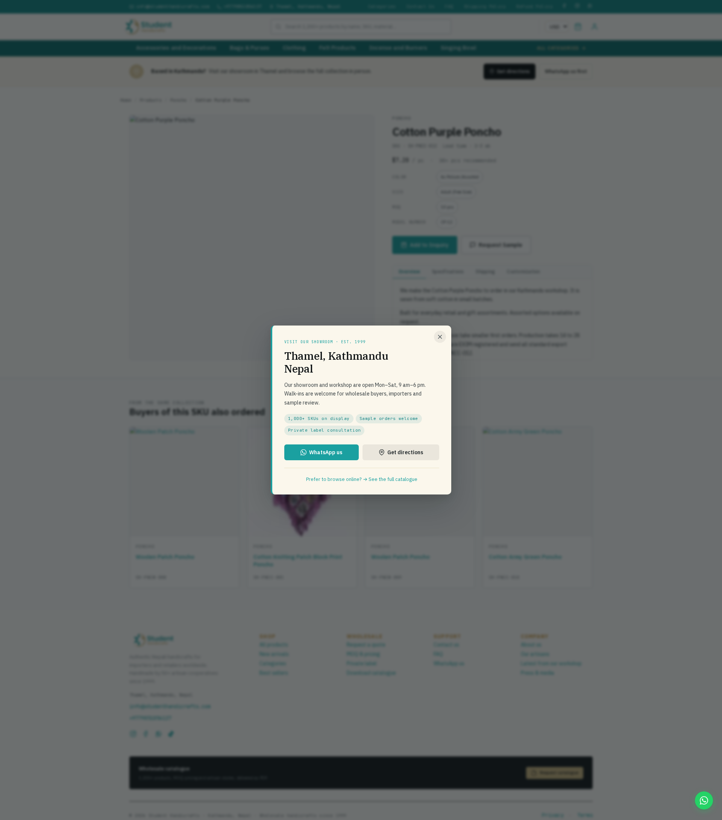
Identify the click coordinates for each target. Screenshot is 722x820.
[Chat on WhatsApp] (704, 800)
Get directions (405, 452)
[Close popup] (440, 337)
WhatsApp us (325, 452)
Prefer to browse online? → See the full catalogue (361, 479)
